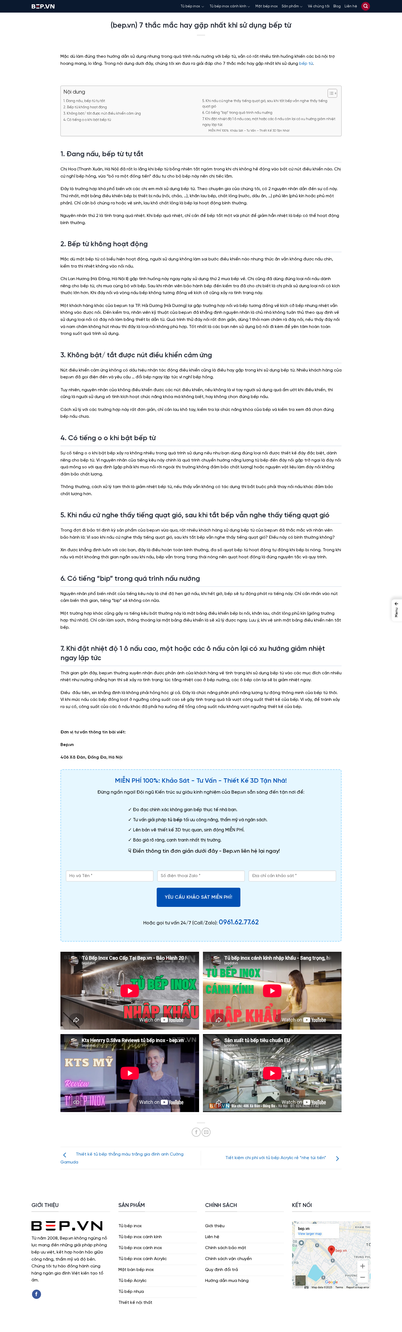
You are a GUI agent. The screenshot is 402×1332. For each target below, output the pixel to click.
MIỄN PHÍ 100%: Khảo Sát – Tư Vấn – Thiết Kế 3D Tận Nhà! (249, 130)
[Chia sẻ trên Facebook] (196, 1132)
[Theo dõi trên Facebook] (36, 1294)
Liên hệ (351, 6)
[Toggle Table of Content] (330, 93)
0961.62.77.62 (239, 922)
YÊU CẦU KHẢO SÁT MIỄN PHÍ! (198, 897)
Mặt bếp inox (266, 6)
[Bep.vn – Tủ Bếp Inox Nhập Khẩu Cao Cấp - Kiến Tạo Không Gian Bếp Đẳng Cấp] (43, 6)
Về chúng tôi (319, 6)
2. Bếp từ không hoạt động (85, 107)
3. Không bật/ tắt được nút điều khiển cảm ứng (102, 113)
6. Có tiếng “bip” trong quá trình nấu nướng (237, 113)
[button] (365, 6)
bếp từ (306, 63)
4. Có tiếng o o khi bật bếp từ (87, 120)
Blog (337, 6)
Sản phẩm (290, 6)
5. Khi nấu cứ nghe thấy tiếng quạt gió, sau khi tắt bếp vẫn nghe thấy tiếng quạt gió (264, 104)
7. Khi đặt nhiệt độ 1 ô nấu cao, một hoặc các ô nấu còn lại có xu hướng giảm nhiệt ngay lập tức (268, 122)
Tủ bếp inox (190, 6)
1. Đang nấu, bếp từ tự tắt (84, 101)
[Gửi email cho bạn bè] (206, 1132)
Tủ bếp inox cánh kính (227, 6)
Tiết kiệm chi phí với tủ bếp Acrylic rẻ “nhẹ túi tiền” (276, 1158)
